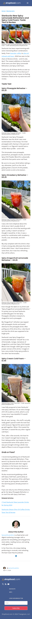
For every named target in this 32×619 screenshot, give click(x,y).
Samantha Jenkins (8, 535)
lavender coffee (15, 53)
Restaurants (11, 11)
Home (3, 11)
